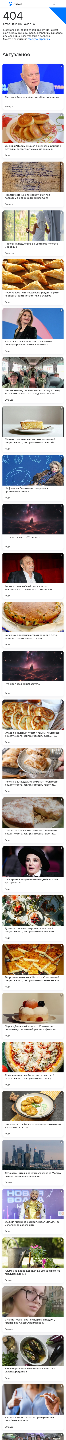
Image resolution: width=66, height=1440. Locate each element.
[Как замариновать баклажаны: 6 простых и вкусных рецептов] (33, 1358)
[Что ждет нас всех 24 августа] (33, 673)
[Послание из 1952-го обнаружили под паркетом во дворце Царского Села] (33, 184)
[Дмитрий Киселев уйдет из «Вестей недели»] (33, 87)
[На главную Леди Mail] (16, 3)
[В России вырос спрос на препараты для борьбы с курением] (33, 1407)
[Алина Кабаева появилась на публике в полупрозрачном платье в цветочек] (33, 331)
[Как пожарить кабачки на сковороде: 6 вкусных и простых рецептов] (33, 1114)
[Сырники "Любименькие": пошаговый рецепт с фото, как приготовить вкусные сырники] (33, 135)
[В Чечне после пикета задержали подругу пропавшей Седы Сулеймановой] (33, 1309)
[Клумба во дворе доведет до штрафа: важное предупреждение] (33, 1260)
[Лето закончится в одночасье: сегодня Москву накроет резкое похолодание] (33, 1163)
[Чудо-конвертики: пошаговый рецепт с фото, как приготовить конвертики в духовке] (33, 282)
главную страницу (39, 39)
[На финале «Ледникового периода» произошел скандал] (33, 478)
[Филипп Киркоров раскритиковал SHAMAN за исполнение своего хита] (33, 1211)
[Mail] (10, 3)
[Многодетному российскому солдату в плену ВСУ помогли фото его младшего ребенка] (33, 380)
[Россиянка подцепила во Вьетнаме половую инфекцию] (33, 233)
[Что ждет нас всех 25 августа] (33, 527)
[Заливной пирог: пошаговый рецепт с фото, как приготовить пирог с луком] (33, 625)
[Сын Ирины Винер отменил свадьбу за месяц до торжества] (33, 869)
